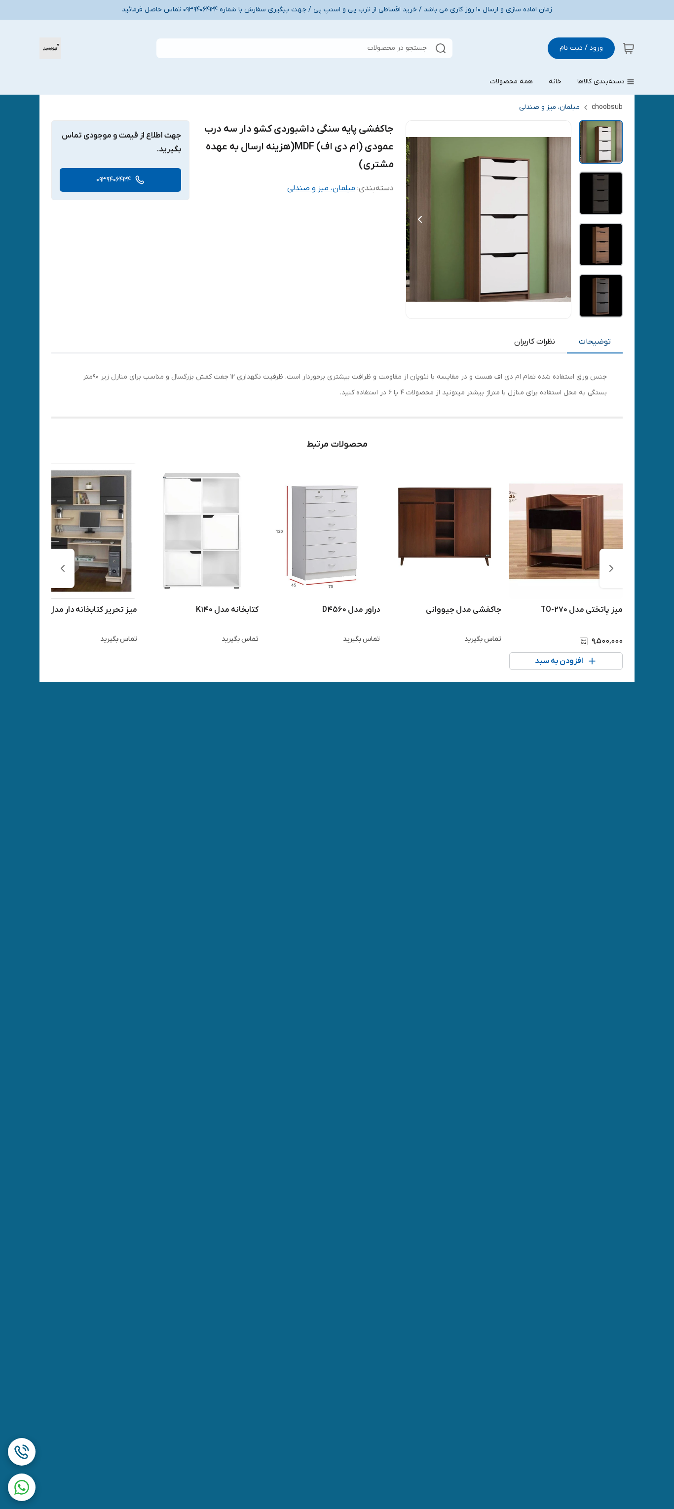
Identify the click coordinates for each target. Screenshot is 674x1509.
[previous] (611, 568)
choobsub (607, 107)
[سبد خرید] (629, 48)
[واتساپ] (22, 1487)
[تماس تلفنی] (22, 1452)
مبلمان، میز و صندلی (549, 107)
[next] (63, 568)
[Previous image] (420, 219)
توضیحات (595, 342)
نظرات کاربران (534, 342)
